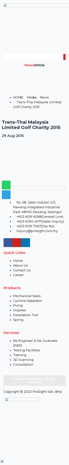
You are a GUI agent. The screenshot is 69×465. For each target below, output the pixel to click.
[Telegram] (6, 194)
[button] (34, 47)
